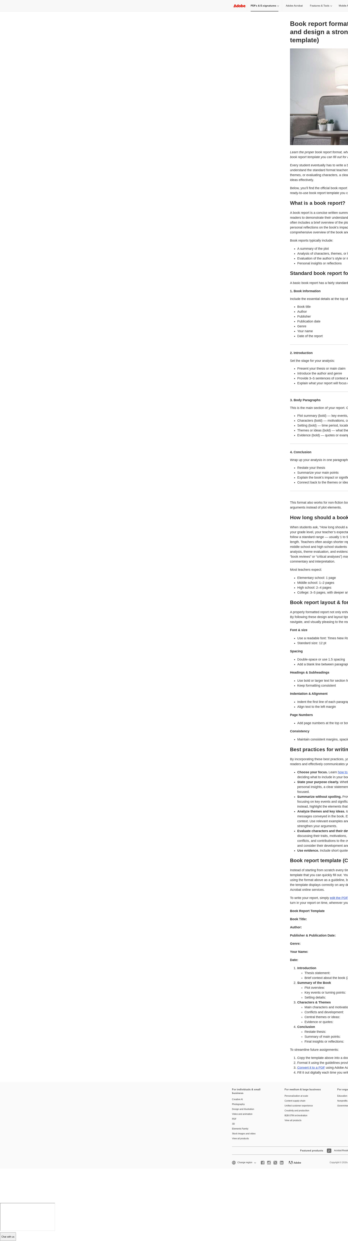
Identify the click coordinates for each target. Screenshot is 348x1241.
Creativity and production (297, 1110)
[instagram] (269, 1162)
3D (233, 1124)
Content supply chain (295, 1101)
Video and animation (242, 1114)
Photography (238, 1104)
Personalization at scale (296, 1096)
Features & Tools (319, 5)
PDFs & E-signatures (263, 5)
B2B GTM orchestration (296, 1115)
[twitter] (275, 1162)
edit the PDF (339, 898)
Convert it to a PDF (311, 1067)
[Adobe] (239, 5)
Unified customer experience (299, 1105)
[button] (243, 1162)
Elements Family (240, 1128)
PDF (234, 1119)
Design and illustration (243, 1109)
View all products (240, 1138)
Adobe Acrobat (294, 5)
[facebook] (262, 1162)
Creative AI (237, 1099)
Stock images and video (244, 1133)
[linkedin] (281, 1162)
